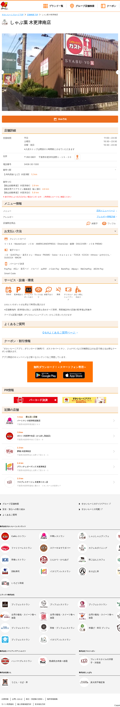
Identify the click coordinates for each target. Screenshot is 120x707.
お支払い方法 (13, 231)
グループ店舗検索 (10, 504)
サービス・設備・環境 (19, 280)
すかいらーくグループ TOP (13, 14)
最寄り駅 (7, 170)
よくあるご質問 (9, 515)
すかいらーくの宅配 (91, 509)
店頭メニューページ (105, 210)
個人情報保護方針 (24, 704)
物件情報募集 (52, 699)
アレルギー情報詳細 (106, 216)
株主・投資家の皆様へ (35, 699)
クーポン (111, 6)
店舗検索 (85, 6)
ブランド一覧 (56, 6)
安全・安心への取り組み (13, 509)
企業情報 (4, 699)
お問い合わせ (17, 699)
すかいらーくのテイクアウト (95, 504)
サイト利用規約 (7, 704)
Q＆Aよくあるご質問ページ (60, 332)
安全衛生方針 (40, 704)
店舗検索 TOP (32, 14)
